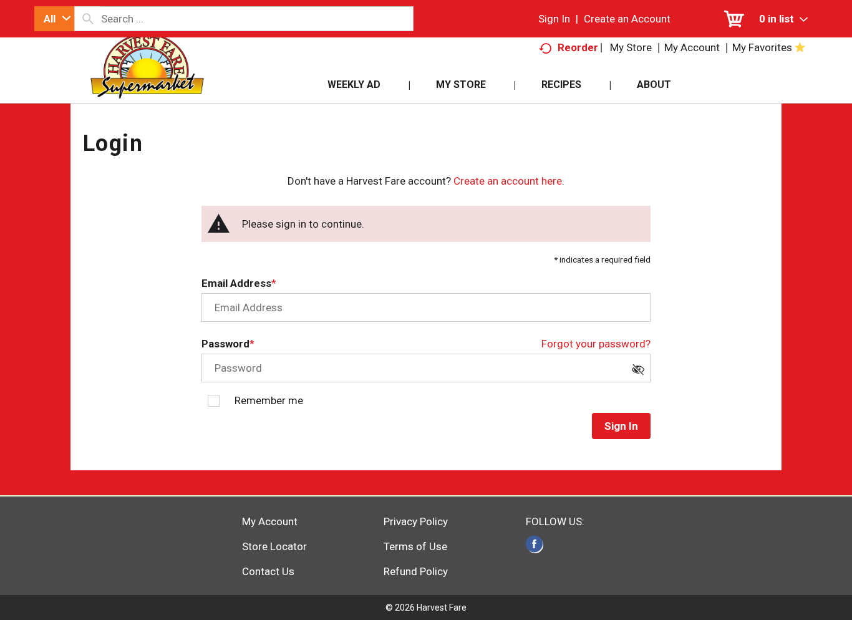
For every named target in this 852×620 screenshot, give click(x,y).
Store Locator (274, 546)
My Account (270, 521)
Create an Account (627, 18)
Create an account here (507, 181)
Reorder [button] (578, 47)
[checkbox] (641, 373)
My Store (631, 47)
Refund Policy (416, 571)
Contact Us (268, 571)
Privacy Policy (416, 521)
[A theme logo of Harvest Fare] (146, 81)
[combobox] (54, 18)
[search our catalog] (88, 18)
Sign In (554, 18)
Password (225, 343)
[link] (534, 544)
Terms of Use (415, 546)
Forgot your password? (596, 343)
